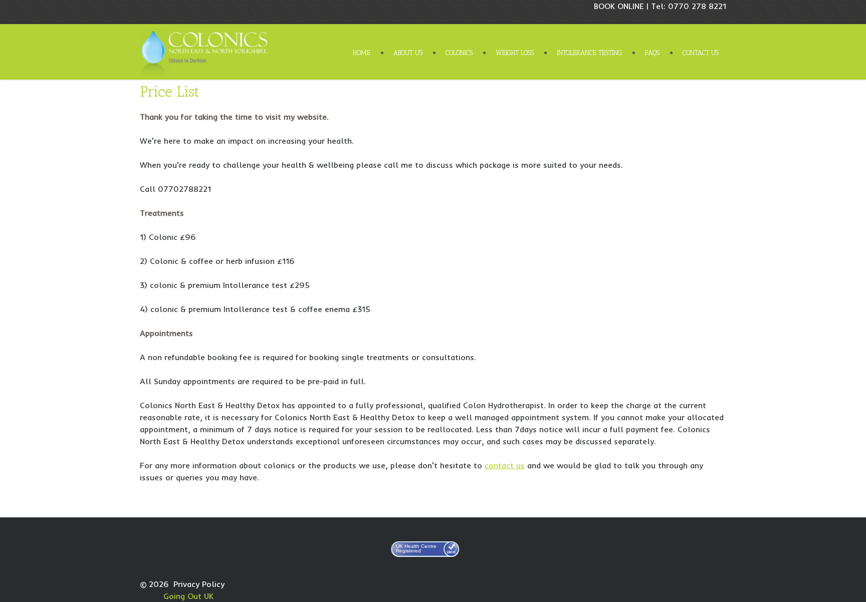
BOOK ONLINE (619, 6)
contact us (505, 465)
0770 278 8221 (697, 6)
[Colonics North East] (207, 51)
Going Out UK (188, 596)
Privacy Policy (199, 584)
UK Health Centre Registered (416, 548)
